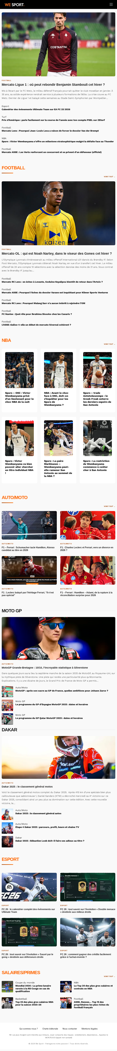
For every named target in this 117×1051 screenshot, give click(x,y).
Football (13, 167)
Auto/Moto (15, 497)
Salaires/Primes (21, 972)
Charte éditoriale (50, 1028)
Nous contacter (70, 1028)
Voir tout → (109, 177)
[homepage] (14, 4)
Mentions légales (90, 1028)
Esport (10, 859)
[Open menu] (111, 4)
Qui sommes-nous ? (28, 1028)
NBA (6, 340)
